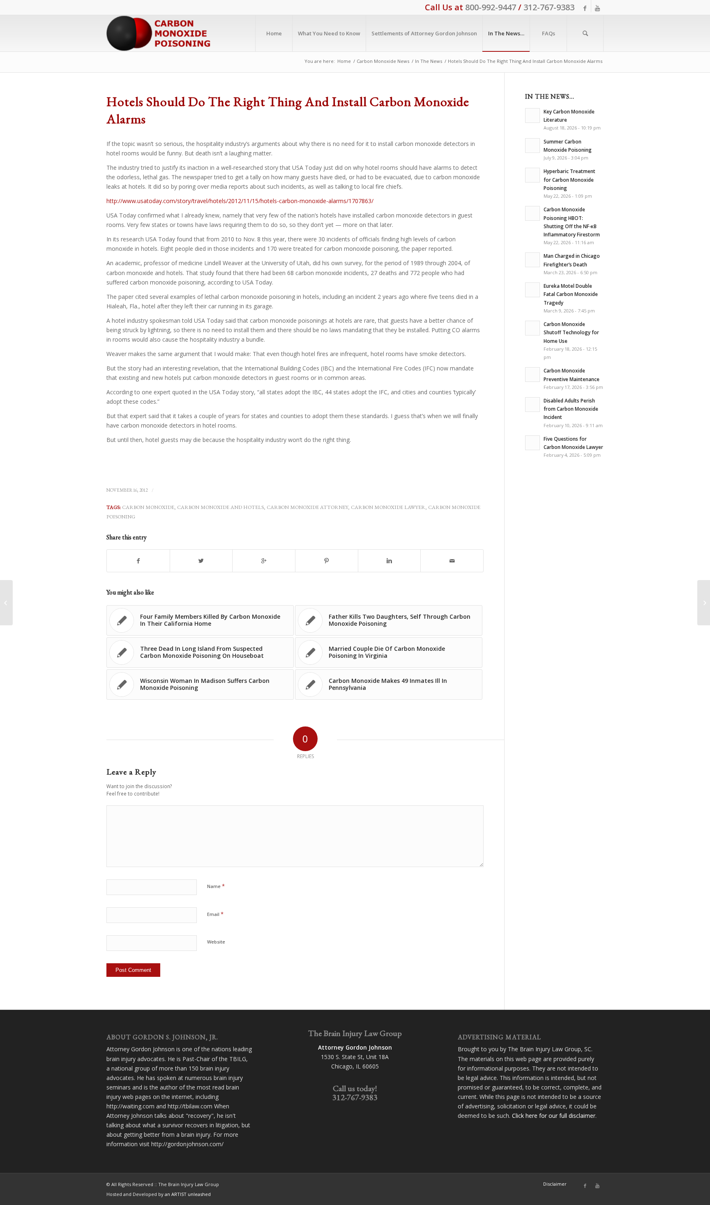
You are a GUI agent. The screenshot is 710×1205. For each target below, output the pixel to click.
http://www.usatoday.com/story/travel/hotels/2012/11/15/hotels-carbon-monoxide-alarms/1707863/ (239, 201)
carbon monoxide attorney (307, 507)
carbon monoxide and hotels (220, 507)
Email (215, 914)
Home (344, 61)
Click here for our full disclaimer (553, 1115)
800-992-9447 (490, 7)
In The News (428, 61)
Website (216, 942)
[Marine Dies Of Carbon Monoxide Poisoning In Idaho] (6, 602)
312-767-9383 (548, 7)
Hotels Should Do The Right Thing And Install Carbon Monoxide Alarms (287, 110)
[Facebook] (585, 8)
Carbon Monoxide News (383, 61)
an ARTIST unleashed (188, 1194)
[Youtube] (597, 8)
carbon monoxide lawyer (388, 507)
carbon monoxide (148, 507)
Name (216, 886)
